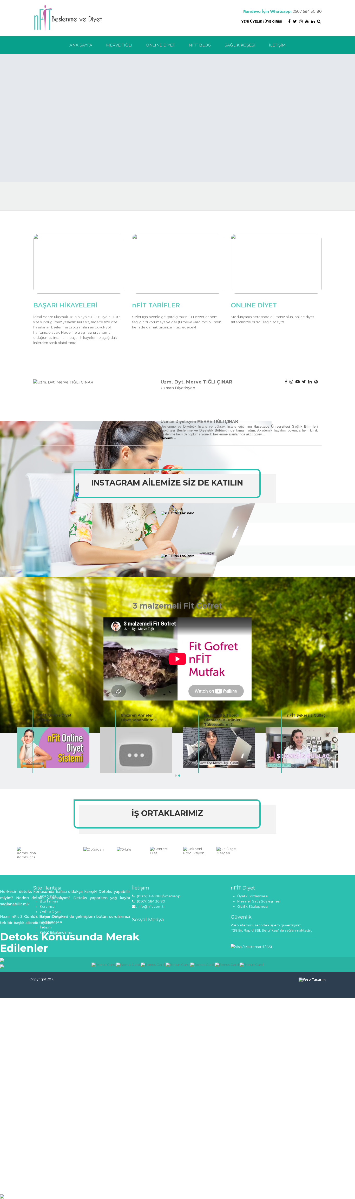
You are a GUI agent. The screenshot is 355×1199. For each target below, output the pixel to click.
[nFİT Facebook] (136, 929)
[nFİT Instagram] (144, 929)
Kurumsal (47, 906)
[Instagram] (291, 381)
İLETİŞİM (277, 45)
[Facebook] (286, 381)
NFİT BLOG (200, 45)
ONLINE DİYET (160, 45)
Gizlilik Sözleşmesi (252, 906)
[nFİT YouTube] (153, 929)
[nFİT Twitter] (161, 929)
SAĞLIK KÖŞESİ (240, 45)
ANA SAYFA (80, 45)
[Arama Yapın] (319, 21)
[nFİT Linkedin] (169, 929)
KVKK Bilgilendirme (56, 932)
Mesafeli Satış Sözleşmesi (258, 901)
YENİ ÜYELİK (251, 21)
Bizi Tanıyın (49, 901)
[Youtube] (297, 381)
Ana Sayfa (48, 896)
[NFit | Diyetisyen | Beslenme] (68, 18)
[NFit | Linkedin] (313, 21)
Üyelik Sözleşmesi (252, 896)
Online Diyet (50, 912)
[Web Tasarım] (312, 979)
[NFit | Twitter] (295, 21)
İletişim (46, 927)
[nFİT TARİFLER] (177, 263)
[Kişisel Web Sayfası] (316, 381)
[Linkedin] (310, 381)
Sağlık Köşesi (51, 922)
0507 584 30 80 (307, 11)
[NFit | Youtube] (307, 21)
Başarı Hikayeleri (54, 917)
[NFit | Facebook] (289, 21)
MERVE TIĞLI (119, 45)
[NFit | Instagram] (301, 21)
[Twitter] (304, 381)
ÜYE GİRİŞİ (273, 21)
